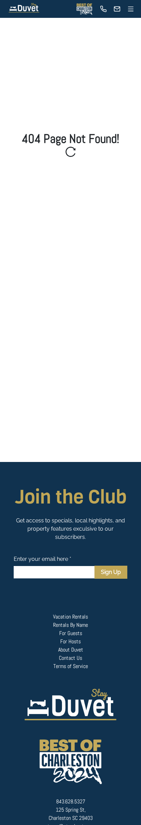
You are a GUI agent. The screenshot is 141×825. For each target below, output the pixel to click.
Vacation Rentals (70, 616)
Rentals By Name (70, 625)
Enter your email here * (42, 559)
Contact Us (70, 658)
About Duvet (70, 649)
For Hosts (70, 641)
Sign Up (111, 572)
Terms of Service (70, 666)
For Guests (70, 633)
